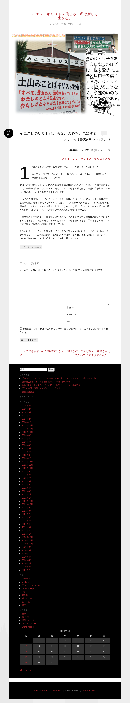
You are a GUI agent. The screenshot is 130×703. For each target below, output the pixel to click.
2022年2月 (27, 494)
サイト (70, 321)
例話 (24, 592)
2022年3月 (27, 491)
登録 (24, 614)
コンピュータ (28, 588)
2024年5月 (27, 412)
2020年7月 (27, 553)
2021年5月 (27, 521)
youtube (25, 582)
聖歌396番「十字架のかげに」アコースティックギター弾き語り (51, 385)
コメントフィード (30, 623)
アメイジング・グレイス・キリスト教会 (86, 158)
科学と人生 (27, 598)
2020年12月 (27, 537)
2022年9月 (27, 471)
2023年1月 (27, 458)
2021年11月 (27, 501)
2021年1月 (27, 534)
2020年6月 (27, 557)
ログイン (26, 617)
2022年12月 (27, 461)
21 (26, 657)
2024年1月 (27, 422)
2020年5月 (27, 560)
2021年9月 (27, 507)
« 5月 (22, 670)
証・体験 (26, 602)
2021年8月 (27, 511)
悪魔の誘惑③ (28, 391)
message (36, 247)
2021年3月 (27, 527)
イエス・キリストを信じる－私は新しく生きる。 (65, 16)
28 (26, 662)
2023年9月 (27, 435)
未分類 (25, 595)
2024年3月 (27, 415)
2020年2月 (27, 570)
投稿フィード (28, 620)
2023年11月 (27, 429)
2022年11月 (27, 465)
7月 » (28, 670)
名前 (70, 307)
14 (26, 651)
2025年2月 (27, 409)
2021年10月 (27, 504)
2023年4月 (27, 452)
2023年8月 (27, 438)
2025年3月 (27, 406)
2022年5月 (27, 484)
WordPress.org (29, 627)
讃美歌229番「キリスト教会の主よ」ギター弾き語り (46, 382)
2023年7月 (27, 442)
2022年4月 (27, 488)
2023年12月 (27, 425)
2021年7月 (27, 514)
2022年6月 (27, 481)
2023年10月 (27, 432)
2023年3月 (27, 455)
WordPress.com (89, 690)
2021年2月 (27, 530)
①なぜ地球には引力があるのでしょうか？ (41, 388)
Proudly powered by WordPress (48, 690)
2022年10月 (27, 468)
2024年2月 (27, 419)
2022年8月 (27, 475)
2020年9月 (27, 547)
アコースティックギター (33, 585)
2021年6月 (27, 517)
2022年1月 (27, 498)
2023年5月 (27, 448)
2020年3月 (27, 566)
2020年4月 (27, 563)
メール (71, 314)
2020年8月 (27, 550)
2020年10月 (27, 544)
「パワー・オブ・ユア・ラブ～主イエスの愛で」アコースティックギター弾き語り (59, 378)
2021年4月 (27, 524)
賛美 (24, 605)
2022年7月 (27, 478)
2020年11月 (27, 540)
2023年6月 (27, 445)
